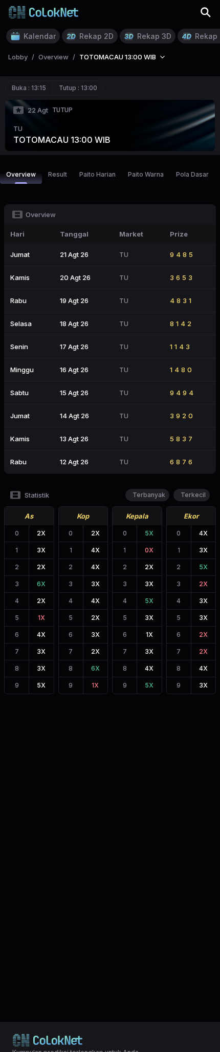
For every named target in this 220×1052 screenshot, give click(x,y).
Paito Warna (146, 174)
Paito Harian (97, 174)
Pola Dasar (192, 174)
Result (57, 174)
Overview (21, 174)
